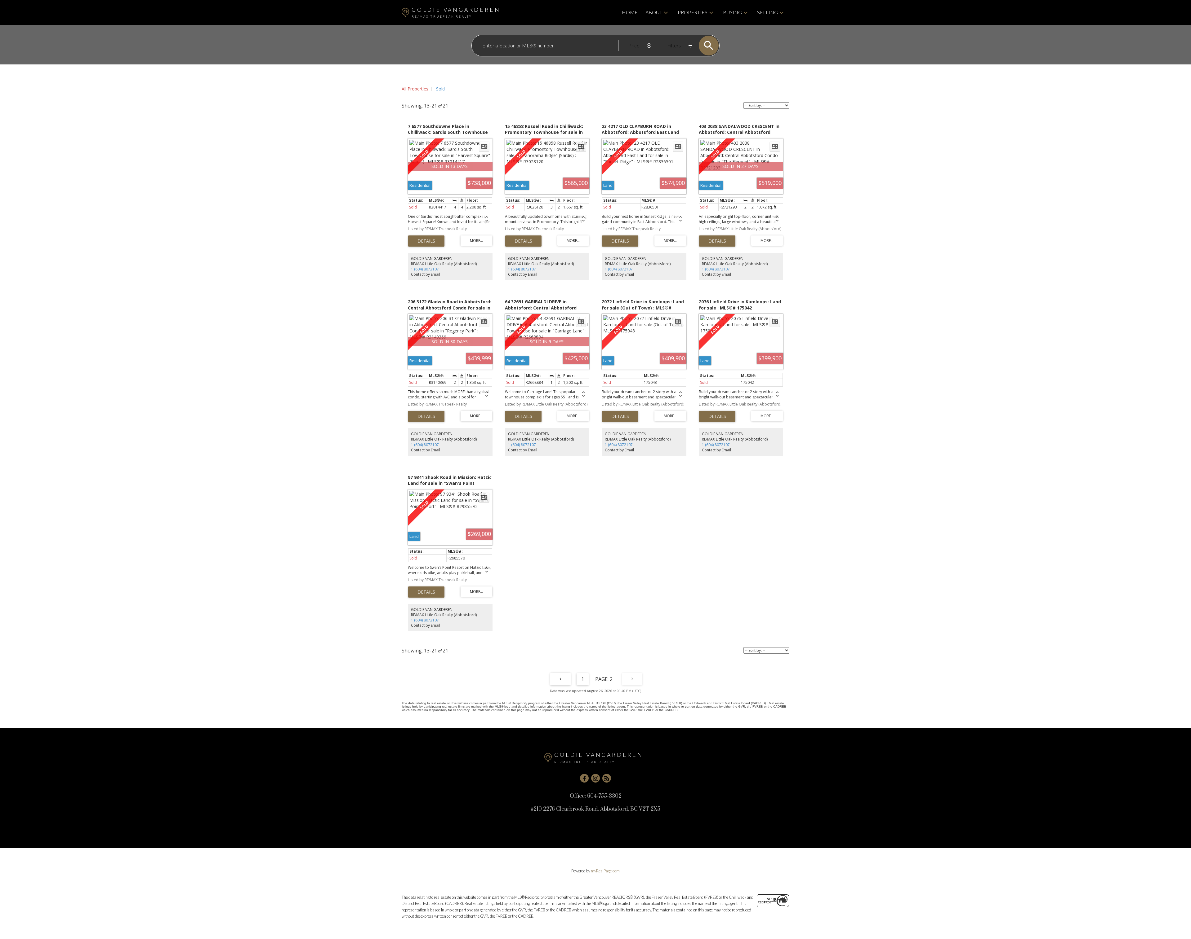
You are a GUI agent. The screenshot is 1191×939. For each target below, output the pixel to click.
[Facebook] (584, 778)
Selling (767, 12)
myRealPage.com (605, 870)
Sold (440, 89)
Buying (732, 12)
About (653, 12)
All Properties (415, 89)
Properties (692, 12)
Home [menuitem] (630, 12)
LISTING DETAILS (426, 241)
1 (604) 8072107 (425, 269)
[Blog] (606, 778)
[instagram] (595, 778)
